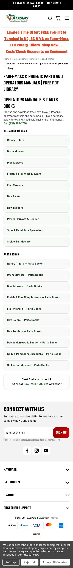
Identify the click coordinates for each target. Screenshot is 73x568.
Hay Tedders (36, 207)
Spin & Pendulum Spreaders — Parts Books (36, 353)
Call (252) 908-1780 (15, 123)
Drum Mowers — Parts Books (36, 274)
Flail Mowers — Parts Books (36, 308)
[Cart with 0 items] (57, 18)
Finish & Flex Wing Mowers (36, 173)
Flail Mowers (36, 185)
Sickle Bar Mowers (36, 241)
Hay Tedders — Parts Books (36, 331)
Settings (10, 562)
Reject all (30, 562)
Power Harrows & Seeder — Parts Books (36, 342)
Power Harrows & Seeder (36, 219)
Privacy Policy (30, 554)
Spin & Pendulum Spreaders (36, 230)
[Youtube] (46, 450)
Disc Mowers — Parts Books (36, 286)
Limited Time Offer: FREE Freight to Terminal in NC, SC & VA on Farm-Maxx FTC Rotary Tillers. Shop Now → (36, 39)
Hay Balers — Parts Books (36, 320)
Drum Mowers (36, 151)
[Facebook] (27, 450)
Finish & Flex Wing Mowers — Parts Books (36, 297)
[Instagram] (36, 450)
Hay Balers (36, 196)
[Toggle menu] (67, 18)
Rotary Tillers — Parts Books (36, 263)
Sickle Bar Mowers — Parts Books (36, 365)
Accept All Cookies (55, 562)
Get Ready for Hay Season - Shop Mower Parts (36, 5)
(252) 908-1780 (33, 384)
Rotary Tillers (36, 140)
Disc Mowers (36, 162)
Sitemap (54, 518)
